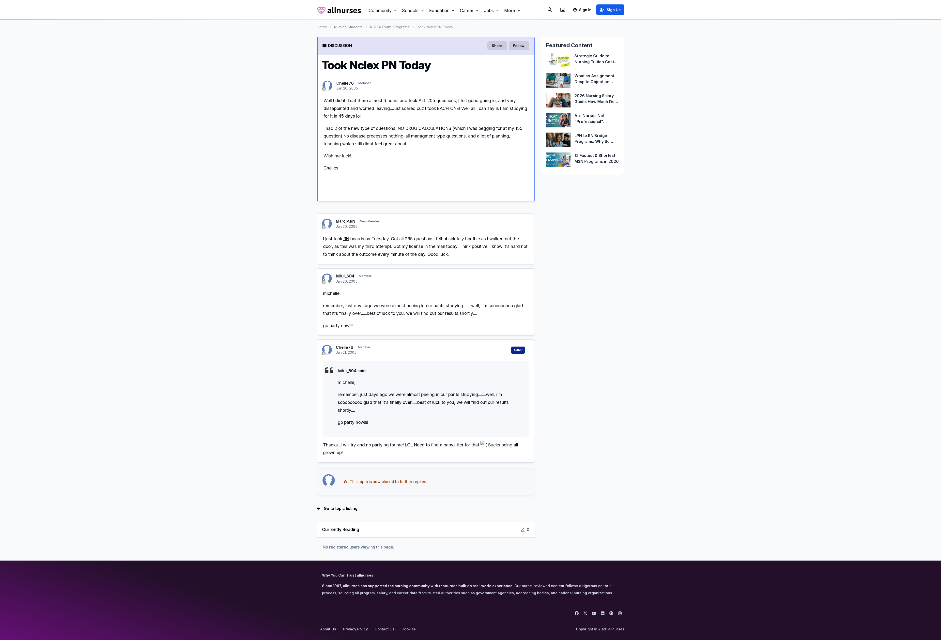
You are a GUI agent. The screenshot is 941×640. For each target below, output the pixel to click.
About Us (328, 629)
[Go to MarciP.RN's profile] (327, 224)
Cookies (408, 629)
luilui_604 (345, 276)
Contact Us (384, 629)
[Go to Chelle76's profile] (327, 86)
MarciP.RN (345, 221)
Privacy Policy (355, 629)
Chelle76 (345, 83)
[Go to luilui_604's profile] (327, 278)
